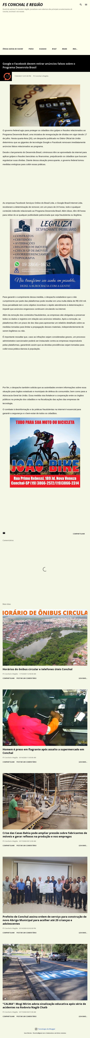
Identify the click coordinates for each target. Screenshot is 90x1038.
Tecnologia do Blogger (46, 1029)
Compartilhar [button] (79, 534)
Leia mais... (83, 678)
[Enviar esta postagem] (4, 534)
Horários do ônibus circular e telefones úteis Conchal (37, 669)
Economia (42, 49)
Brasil (54, 49)
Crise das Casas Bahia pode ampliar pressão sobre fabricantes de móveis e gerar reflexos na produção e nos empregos (45, 834)
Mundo (64, 49)
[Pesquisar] (80, 4)
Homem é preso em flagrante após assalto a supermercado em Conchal (43, 751)
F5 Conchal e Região (23, 4)
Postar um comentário (26, 678)
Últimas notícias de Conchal (13, 49)
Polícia (31, 49)
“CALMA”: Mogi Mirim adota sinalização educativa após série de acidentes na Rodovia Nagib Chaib (44, 1005)
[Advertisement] (40, 29)
